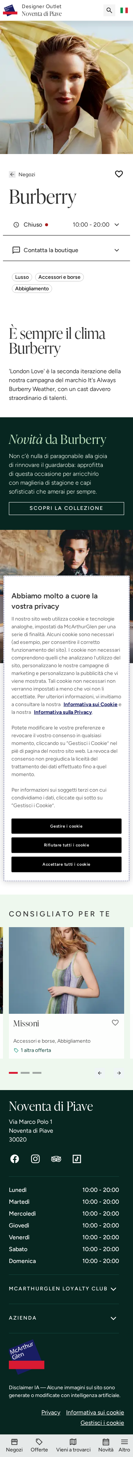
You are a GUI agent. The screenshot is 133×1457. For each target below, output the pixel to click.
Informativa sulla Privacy (63, 712)
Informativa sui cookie (95, 1412)
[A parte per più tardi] (119, 174)
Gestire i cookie (66, 825)
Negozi (26, 174)
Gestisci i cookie (102, 1422)
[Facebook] (15, 1159)
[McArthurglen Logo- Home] (10, 10)
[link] (42, 10)
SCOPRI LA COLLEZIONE (66, 508)
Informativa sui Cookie (90, 704)
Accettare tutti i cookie (66, 864)
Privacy (50, 1412)
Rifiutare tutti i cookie (66, 845)
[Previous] (100, 1073)
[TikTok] (77, 1159)
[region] (66, 728)
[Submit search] (109, 10)
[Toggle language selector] (124, 10)
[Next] (119, 1073)
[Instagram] (35, 1159)
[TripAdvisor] (56, 1159)
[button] (115, 1022)
